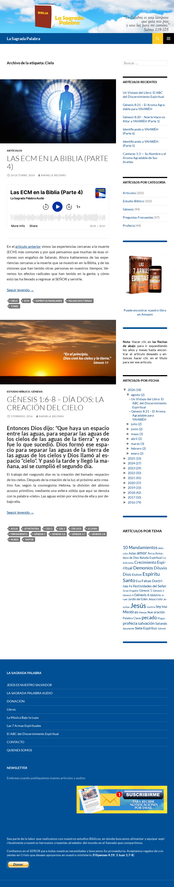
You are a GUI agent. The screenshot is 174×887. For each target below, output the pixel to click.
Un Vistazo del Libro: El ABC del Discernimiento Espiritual (143, 95)
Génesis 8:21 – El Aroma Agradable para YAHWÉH (144, 107)
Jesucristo (155, 599)
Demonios (143, 567)
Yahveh (162, 628)
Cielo (14, 300)
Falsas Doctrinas (80, 300)
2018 (134, 492)
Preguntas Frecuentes (138, 217)
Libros (11, 709)
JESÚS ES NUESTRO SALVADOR (29, 685)
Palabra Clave (132, 618)
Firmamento (19, 534)
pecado (149, 617)
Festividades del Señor (149, 586)
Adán (132, 553)
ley (158, 606)
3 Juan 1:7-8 (124, 855)
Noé (150, 612)
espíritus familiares (49, 300)
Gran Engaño (130, 590)
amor (142, 552)
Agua (14, 528)
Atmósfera (31, 528)
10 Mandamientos (140, 547)
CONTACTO (15, 742)
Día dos (76, 528)
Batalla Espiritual (151, 557)
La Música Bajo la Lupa (23, 717)
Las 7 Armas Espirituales (24, 726)
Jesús (138, 605)
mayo (137, 434)
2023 (134, 468)
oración (159, 612)
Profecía (129, 225)
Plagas (161, 618)
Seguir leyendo (20, 290)
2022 (134, 473)
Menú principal (168, 38)
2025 (134, 458)
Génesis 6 (141, 595)
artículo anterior (28, 246)
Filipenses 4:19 (103, 855)
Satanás (161, 623)
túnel (15, 306)
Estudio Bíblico (18, 391)
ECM (26, 300)
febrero (138, 448)
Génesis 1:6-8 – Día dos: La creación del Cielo (55, 403)
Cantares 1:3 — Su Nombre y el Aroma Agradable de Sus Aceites (144, 158)
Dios (127, 574)
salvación (146, 623)
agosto (138, 395)
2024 (134, 463)
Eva (138, 581)
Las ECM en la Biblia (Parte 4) (58, 162)
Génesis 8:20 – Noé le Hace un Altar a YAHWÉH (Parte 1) (144, 119)
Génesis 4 (128, 595)
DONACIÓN (16, 701)
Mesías (143, 612)
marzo (137, 444)
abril (136, 439)
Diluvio (160, 568)
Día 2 (62, 528)
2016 (134, 502)
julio (136, 424)
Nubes (15, 539)
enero (137, 453)
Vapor (29, 539)
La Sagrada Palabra (23, 38)
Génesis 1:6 (58, 534)
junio (137, 429)
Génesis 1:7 (78, 534)
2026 (134, 390)
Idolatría (155, 595)
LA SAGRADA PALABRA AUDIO (30, 693)
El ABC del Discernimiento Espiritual (33, 734)
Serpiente (128, 628)
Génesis (37, 391)
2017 (134, 497)
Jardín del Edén (138, 599)
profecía (130, 623)
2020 (134, 483)
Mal (164, 607)
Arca (151, 553)
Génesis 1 (39, 534)
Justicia (151, 606)
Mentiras (130, 612)
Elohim (92, 528)
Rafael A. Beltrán (53, 175)
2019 (134, 487)
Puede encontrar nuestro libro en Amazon (145, 312)
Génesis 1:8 (98, 534)
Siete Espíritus (146, 628)
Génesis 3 (158, 590)
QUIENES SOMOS (19, 750)
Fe (130, 586)
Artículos (14, 150)
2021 (134, 478)
